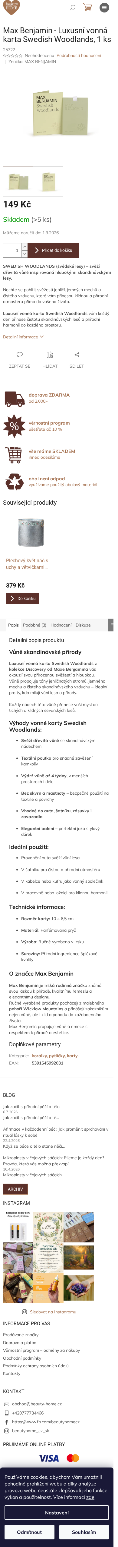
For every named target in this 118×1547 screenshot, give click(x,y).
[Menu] (104, 8)
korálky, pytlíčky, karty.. (55, 1055)
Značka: (32, 61)
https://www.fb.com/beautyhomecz (46, 1422)
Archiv (15, 1189)
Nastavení (57, 1513)
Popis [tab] (13, 625)
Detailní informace (20, 337)
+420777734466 (28, 1413)
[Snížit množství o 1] (24, 253)
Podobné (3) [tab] (34, 625)
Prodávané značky (20, 1334)
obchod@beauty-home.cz (37, 1404)
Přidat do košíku (57, 250)
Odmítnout (29, 1532)
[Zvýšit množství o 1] (24, 246)
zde (90, 1497)
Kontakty (11, 1373)
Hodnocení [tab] (61, 625)
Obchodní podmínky (22, 1358)
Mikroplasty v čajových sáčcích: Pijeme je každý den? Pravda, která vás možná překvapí (53, 1160)
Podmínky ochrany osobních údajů (36, 1366)
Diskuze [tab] (83, 625)
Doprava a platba (19, 1342)
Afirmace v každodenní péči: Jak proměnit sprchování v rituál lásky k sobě (55, 1132)
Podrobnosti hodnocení (79, 55)
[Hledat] (73, 8)
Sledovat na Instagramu (53, 1312)
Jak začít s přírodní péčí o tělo (31, 1106)
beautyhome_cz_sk (30, 1430)
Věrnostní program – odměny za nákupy (41, 1350)
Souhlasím (84, 1532)
